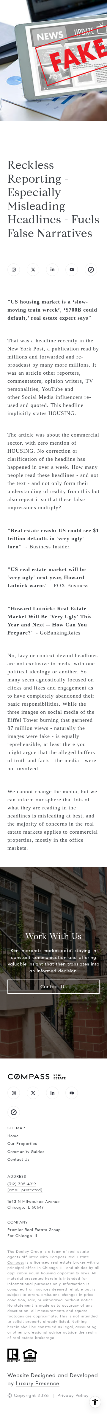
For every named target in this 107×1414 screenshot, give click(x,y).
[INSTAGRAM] (13, 269)
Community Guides (26, 1151)
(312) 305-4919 (21, 1184)
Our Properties (22, 1143)
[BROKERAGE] (91, 269)
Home (13, 1136)
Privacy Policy (73, 1395)
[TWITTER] (33, 269)
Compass (15, 1262)
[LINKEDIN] (52, 269)
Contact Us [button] (53, 986)
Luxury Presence (37, 1383)
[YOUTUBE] (71, 269)
